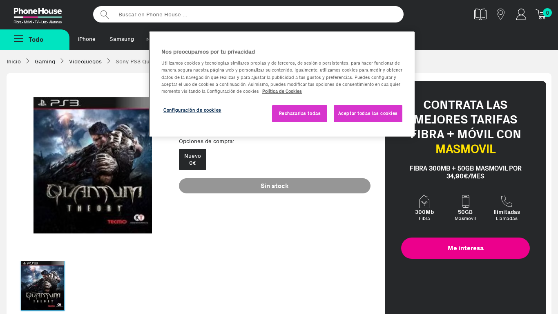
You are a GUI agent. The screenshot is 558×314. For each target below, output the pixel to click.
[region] (282, 84)
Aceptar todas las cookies (368, 113)
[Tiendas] (501, 14)
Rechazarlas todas (300, 113)
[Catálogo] (480, 14)
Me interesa (466, 248)
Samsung (121, 39)
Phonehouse (45, 14)
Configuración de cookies (192, 110)
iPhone (87, 39)
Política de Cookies (282, 91)
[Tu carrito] (541, 14)
